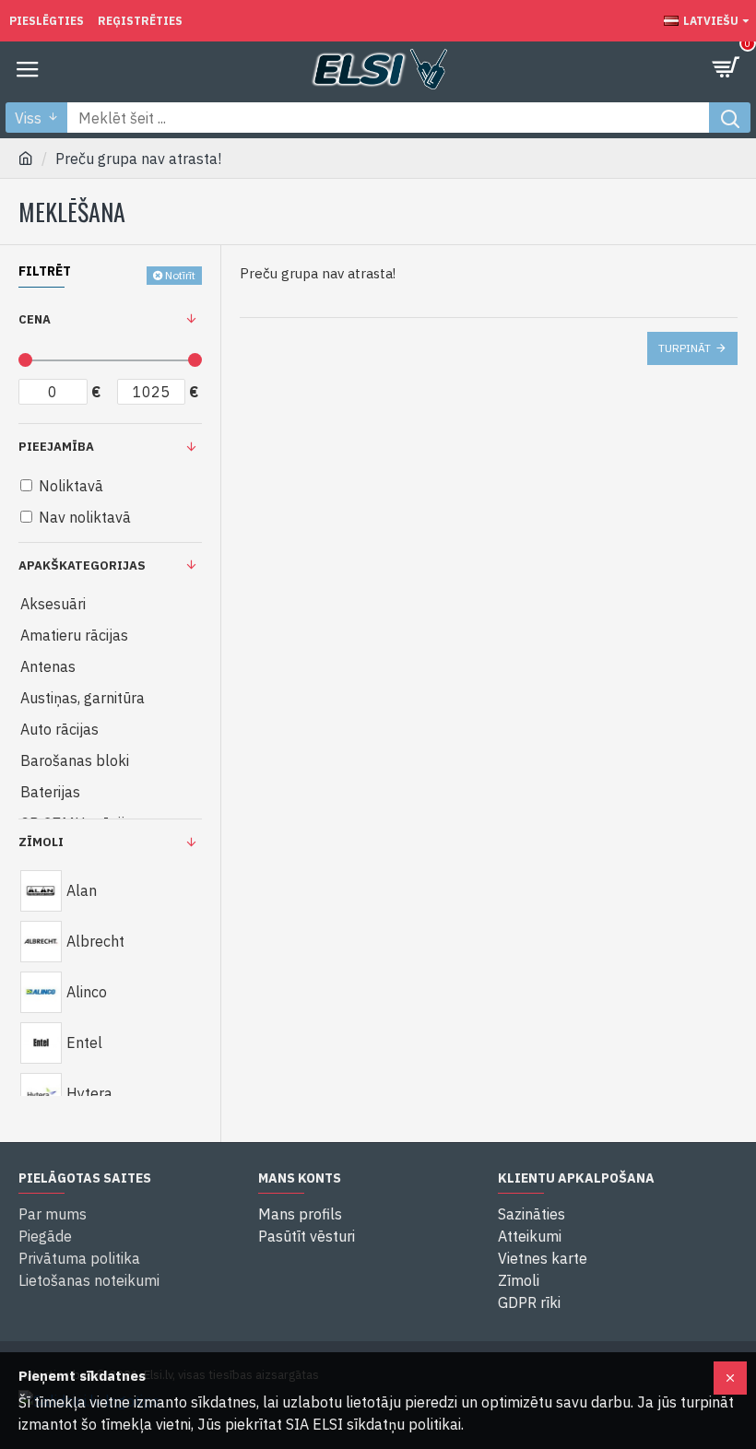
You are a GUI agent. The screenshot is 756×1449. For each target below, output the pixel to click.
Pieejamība (56, 446)
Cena (34, 319)
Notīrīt (180, 275)
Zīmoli (41, 842)
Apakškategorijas (82, 565)
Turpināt (684, 348)
